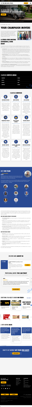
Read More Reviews (16, 289)
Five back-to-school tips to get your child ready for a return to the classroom (27, 329)
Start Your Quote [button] (16, 353)
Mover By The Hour (26, 384)
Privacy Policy (24, 397)
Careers (17, 381)
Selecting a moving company (15, 307)
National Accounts (18, 382)
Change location (18, 379)
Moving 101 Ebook (26, 382)
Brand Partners (18, 383)
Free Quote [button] (26, 3)
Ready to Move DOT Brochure (27, 385)
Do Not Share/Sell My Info (28, 396)
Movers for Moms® (26, 380)
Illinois (6, 24)
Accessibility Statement (22, 396)
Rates (24, 383)
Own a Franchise (18, 380)
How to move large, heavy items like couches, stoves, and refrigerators (5, 329)
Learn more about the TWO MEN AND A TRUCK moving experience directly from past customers (16, 330)
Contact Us (3, 382)
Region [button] (5, 394)
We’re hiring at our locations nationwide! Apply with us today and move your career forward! (13, 21)
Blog (24, 379)
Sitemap (17, 384)
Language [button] (13, 394)
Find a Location (3, 24)
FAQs (24, 381)
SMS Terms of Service (29, 397)
